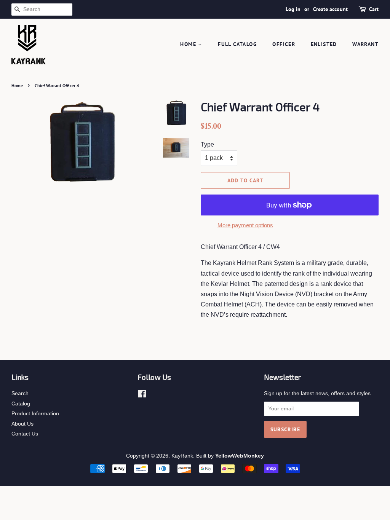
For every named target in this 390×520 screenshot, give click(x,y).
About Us (22, 424)
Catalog (20, 404)
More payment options (245, 225)
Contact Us (24, 434)
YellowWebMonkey (239, 456)
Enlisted (324, 44)
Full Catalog (237, 44)
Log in (293, 9)
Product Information (35, 413)
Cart (374, 9)
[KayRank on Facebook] (141, 395)
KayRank (182, 456)
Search (20, 393)
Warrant (365, 44)
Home (189, 44)
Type (207, 144)
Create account (330, 9)
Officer (283, 44)
